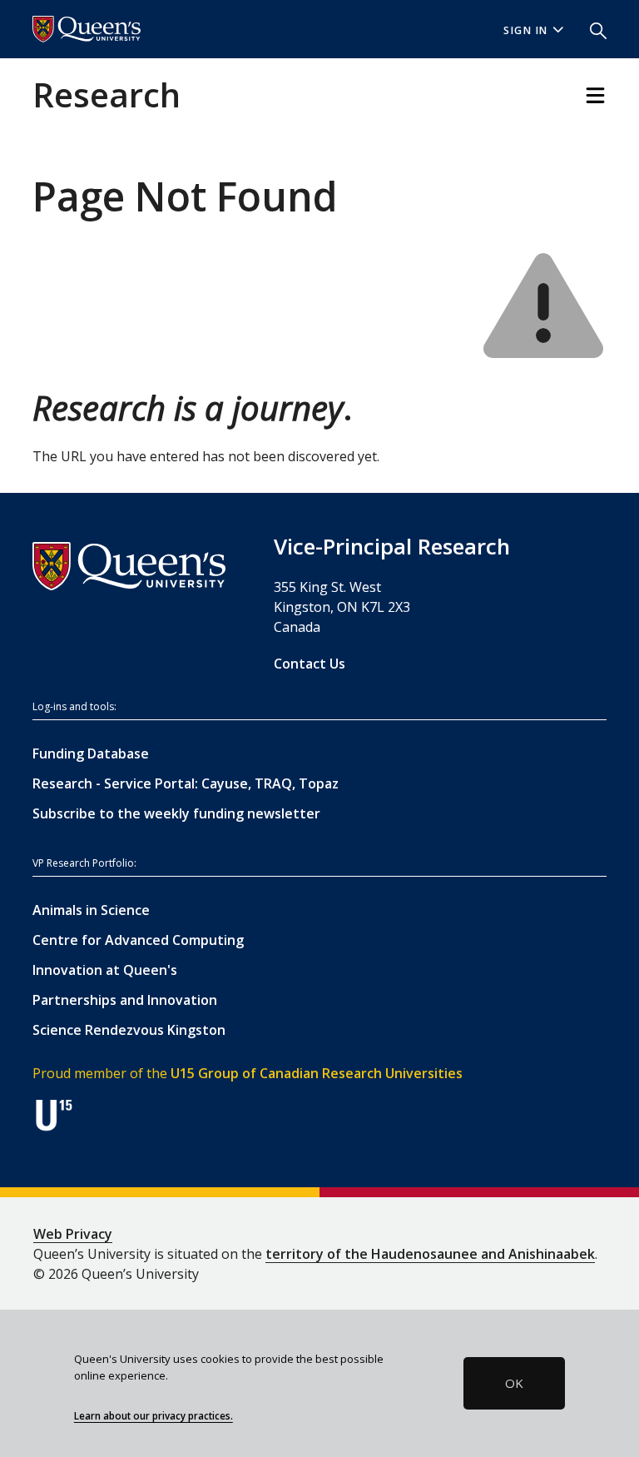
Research (106, 94)
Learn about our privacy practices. (153, 1415)
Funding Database (90, 753)
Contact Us (309, 663)
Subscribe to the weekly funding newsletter (176, 813)
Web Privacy (72, 1234)
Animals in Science (91, 910)
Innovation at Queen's (104, 970)
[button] (592, 29)
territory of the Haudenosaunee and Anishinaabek (430, 1254)
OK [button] (514, 1383)
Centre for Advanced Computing (138, 940)
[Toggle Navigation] (595, 95)
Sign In (525, 30)
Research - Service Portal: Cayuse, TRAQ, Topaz (185, 783)
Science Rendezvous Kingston (128, 1030)
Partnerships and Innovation (124, 1000)
